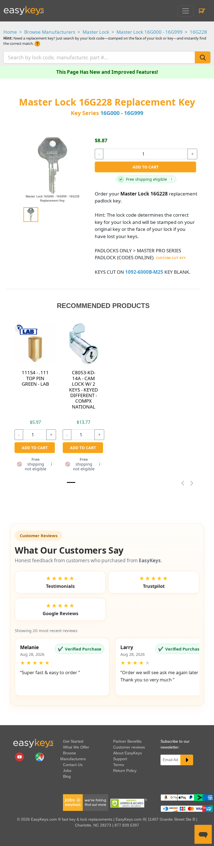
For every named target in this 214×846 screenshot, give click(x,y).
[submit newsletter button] (186, 760)
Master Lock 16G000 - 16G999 (149, 32)
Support (120, 759)
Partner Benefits (127, 741)
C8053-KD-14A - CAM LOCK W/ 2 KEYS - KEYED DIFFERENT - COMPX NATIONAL (83, 389)
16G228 (198, 32)
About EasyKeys (127, 753)
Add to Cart (146, 167)
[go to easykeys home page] (33, 743)
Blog (67, 776)
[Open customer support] (203, 834)
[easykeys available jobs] (85, 802)
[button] (62, 667)
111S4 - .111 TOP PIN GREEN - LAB (35, 378)
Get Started (73, 741)
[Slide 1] (71, 482)
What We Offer (76, 747)
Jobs (67, 770)
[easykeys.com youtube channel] (20, 757)
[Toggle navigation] (185, 10)
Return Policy (125, 770)
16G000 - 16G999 (121, 113)
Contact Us (72, 764)
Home (10, 32)
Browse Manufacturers (49, 32)
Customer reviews (129, 747)
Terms (118, 764)
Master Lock (95, 32)
